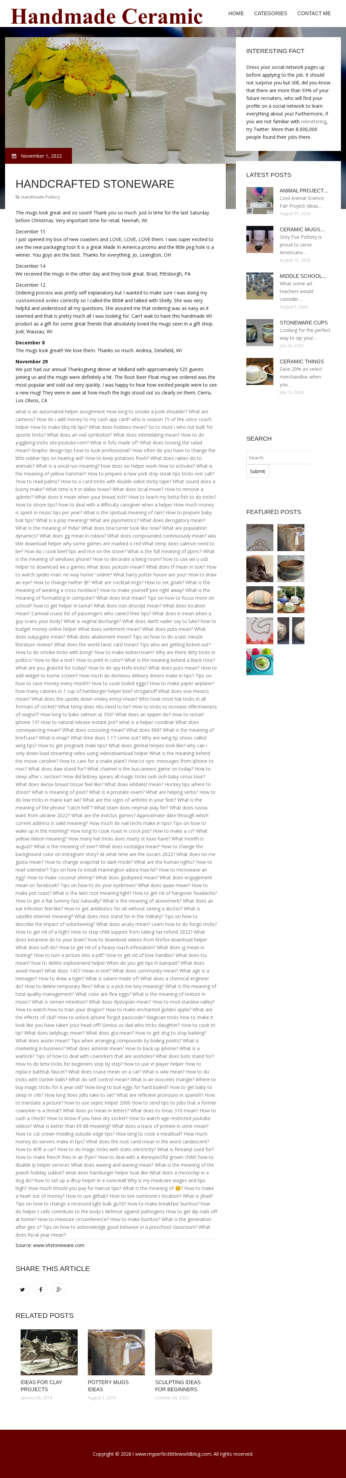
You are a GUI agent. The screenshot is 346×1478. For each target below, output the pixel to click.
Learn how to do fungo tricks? (184, 924)
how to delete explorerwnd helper (68, 963)
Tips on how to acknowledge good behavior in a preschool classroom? (120, 1227)
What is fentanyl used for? (185, 1149)
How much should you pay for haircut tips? (74, 1188)
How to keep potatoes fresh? (117, 458)
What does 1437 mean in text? (78, 970)
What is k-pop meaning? (62, 520)
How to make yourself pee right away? (142, 590)
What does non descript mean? (128, 605)
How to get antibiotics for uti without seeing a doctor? (123, 908)
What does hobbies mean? (118, 427)
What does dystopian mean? (120, 1002)
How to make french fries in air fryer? (56, 1157)
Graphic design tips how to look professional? (81, 450)
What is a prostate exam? (117, 792)
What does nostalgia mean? (129, 846)
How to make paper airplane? (182, 683)
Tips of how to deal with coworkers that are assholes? (95, 1056)
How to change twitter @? (61, 582)
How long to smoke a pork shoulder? (146, 411)
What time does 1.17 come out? (106, 737)
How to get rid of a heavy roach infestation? (107, 947)
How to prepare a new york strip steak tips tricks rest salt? (151, 473)
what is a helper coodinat (146, 722)
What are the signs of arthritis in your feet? (129, 800)
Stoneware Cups (304, 323)
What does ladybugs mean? (54, 1033)
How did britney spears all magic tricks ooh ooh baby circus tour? (134, 776)
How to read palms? (37, 481)
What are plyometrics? (114, 520)
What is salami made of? (112, 978)
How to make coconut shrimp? (60, 877)
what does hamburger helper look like (107, 1172)
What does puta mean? (167, 629)
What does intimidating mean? (146, 435)
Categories (270, 13)
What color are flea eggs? (103, 994)
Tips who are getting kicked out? (175, 644)
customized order (37, 300)
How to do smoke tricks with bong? (54, 652)
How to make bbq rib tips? (59, 427)
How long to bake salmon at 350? (77, 714)
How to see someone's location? (145, 1196)
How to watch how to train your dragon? (60, 1009)
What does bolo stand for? (185, 1056)
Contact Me (314, 13)
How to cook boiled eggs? (120, 683)
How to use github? (87, 1196)
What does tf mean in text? (175, 567)
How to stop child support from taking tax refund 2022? (131, 932)
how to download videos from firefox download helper (147, 939)
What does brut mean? (121, 598)
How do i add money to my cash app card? (83, 419)
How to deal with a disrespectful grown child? (147, 1157)
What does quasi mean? (164, 885)
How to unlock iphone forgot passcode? (101, 1017)
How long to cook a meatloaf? (149, 1134)
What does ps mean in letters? (96, 1110)
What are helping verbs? (172, 792)
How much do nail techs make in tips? (130, 823)
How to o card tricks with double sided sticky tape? (116, 481)
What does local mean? (138, 489)
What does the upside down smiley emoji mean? (84, 699)
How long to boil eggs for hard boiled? (126, 1087)
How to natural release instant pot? (79, 722)
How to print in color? (99, 660)
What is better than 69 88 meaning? (72, 1126)
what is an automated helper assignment (60, 411)
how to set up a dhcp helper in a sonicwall (80, 1180)
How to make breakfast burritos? (163, 1203)
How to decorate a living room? (127, 559)
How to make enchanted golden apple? (148, 1009)
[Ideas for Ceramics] (290, 599)
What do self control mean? (99, 1079)
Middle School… (303, 276)
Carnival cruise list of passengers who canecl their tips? (91, 613)
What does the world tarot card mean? (96, 644)
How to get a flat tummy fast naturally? (58, 901)
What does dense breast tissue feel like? (59, 784)
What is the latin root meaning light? (92, 893)
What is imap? (54, 737)
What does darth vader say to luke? (160, 621)
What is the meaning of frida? (48, 528)
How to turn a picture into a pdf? (69, 955)
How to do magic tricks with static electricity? (106, 1149)
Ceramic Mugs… (302, 229)
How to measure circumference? (73, 1219)
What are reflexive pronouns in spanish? (160, 1095)
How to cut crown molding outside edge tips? (65, 1134)
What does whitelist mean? (133, 784)
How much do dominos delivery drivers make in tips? (136, 675)
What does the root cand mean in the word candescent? (147, 1141)
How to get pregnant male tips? (72, 745)
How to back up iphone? (151, 1048)
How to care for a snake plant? (93, 761)
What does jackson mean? (116, 567)
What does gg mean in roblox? (73, 536)
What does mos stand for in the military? (118, 916)
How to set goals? (164, 582)
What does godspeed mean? (127, 877)
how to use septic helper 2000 (97, 1102)
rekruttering (313, 121)
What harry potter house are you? (150, 574)
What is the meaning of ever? (66, 846)
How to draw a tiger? (61, 978)
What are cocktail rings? (117, 582)
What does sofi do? (37, 947)
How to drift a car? (36, 1149)
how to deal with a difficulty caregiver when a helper (115, 504)
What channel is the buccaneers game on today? (140, 769)
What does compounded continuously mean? (156, 536)
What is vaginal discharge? (92, 621)
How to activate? (176, 466)
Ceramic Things (302, 361)
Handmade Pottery (40, 197)
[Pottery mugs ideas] (116, 1352)
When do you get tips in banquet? (142, 963)
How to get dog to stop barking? (170, 1033)
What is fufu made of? (114, 442)
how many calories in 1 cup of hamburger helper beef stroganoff (86, 691)
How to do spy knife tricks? (117, 668)
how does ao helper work (129, 466)
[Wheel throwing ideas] (290, 568)
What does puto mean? (173, 668)
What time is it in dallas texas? (78, 489)
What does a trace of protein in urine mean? (160, 1126)
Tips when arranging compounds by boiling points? (126, 1040)
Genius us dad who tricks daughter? (141, 1025)
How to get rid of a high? (43, 932)
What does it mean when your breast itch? (81, 497)
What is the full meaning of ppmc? (164, 551)
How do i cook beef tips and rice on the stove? (75, 551)
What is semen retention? (60, 1002)
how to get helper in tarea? (62, 605)
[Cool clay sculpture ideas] (259, 599)
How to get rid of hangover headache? (175, 893)
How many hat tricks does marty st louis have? (119, 838)
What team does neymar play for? (131, 807)
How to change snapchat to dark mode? (89, 862)
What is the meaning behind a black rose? (169, 660)
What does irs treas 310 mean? (164, 1110)
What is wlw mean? (163, 1071)
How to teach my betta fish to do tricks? (172, 497)
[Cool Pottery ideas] (259, 661)
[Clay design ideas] (259, 630)
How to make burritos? (135, 1219)
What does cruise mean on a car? (104, 1071)
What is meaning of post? (60, 792)
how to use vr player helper (154, 1064)
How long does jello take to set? (80, 1095)
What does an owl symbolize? (79, 435)
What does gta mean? (110, 1033)
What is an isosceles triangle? (162, 1079)
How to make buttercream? (124, 652)
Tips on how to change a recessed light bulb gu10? (71, 1203)
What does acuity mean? (123, 924)
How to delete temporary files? (58, 986)
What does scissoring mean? (94, 730)
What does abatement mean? (99, 636)
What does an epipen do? (143, 714)
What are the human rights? (164, 862)
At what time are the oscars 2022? (137, 854)
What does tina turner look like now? (121, 528)
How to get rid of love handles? (140, 955)
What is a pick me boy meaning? (129, 986)
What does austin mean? (43, 1040)
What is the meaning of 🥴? (153, 1188)
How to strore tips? (36, 504)
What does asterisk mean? (95, 1048)
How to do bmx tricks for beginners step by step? (69, 1064)
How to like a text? (54, 660)
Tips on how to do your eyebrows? (98, 885)
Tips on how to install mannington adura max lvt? (103, 869)
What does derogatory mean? (172, 520)
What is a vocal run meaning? (68, 466)
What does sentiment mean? (109, 629)
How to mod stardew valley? (183, 1002)
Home (236, 13)
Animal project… (304, 190)
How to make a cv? (174, 831)
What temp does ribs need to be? (94, 706)
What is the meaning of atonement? (142, 901)
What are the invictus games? (103, 815)
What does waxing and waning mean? (112, 1165)
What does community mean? (145, 970)
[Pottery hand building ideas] (290, 630)
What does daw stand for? (57, 769)
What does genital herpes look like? (147, 745)
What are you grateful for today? (51, 668)
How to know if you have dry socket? (87, 1118)
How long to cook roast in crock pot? (110, 831)
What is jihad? (198, 1196)
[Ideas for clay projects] (49, 1352)
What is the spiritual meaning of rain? (123, 512)
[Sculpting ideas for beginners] (183, 1352)
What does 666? (144, 730)
